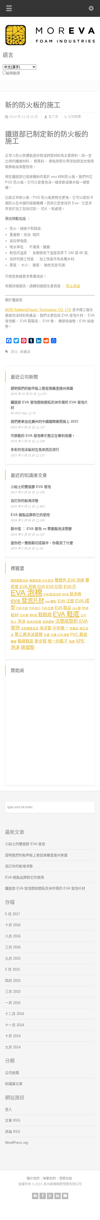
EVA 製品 (63, 608)
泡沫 (22, 621)
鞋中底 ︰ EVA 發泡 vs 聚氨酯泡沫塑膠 (41, 529)
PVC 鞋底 (78, 634)
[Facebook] (42, 1196)
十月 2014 (13, 1036)
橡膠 (14, 641)
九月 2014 (13, 1047)
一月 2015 (13, 1003)
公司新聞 (74, 117)
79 (33, 413)
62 (41, 548)
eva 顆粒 (51, 601)
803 (42, 506)
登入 (8, 1109)
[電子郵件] (35, 1196)
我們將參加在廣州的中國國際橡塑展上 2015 (44, 422)
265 (42, 520)
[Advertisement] (50, 729)
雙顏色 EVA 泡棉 (69, 580)
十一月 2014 (14, 1025)
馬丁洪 (53, 117)
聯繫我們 (49, 1178)
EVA (41, 586)
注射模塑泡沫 (29, 628)
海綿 (72, 641)
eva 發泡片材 (27, 600)
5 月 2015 (12, 969)
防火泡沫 (73, 286)
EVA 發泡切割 (52, 594)
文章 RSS (12, 1120)
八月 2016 (13, 936)
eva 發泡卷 (72, 594)
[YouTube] (65, 1196)
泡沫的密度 (34, 621)
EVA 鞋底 (66, 614)
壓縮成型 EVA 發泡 (41, 580)
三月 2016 (13, 947)
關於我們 (33, 1178)
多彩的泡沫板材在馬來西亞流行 (35, 450)
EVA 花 (70, 586)
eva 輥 (76, 608)
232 (42, 492)
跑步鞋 (41, 641)
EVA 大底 (22, 608)
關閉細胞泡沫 (19, 580)
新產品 (25, 352)
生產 (47, 634)
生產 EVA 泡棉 (60, 634)
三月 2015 (13, 992)
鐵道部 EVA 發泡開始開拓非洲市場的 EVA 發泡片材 (45, 888)
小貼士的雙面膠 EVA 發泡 (31, 487)
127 (42, 455)
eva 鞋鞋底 (41, 614)
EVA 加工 (35, 608)
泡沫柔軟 (48, 621)
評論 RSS (12, 1132)
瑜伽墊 (27, 647)
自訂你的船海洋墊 (24, 501)
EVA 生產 (48, 608)
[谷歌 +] (50, 1196)
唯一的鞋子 (58, 641)
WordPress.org (16, 1143)
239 (42, 441)
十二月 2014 (14, 1014)
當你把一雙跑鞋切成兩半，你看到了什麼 (42, 543)
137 (42, 427)
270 (44, 393)
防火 (14, 352)
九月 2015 (13, 958)
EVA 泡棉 (26, 592)
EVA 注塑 (66, 601)
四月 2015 (13, 981)
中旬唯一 (61, 628)
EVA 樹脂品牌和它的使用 (30, 515)
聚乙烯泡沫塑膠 (29, 634)
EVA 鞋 (24, 615)
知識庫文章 (13, 1084)
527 (42, 534)
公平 (83, 615)
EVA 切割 (54, 586)
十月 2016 (13, 925)
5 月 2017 (12, 914)
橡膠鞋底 (26, 641)
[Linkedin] (57, 1196)
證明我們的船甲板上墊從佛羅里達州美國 (42, 388)
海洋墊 (45, 628)
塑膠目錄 (65, 1178)
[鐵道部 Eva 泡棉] (50, 44)
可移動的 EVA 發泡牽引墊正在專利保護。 (43, 436)
